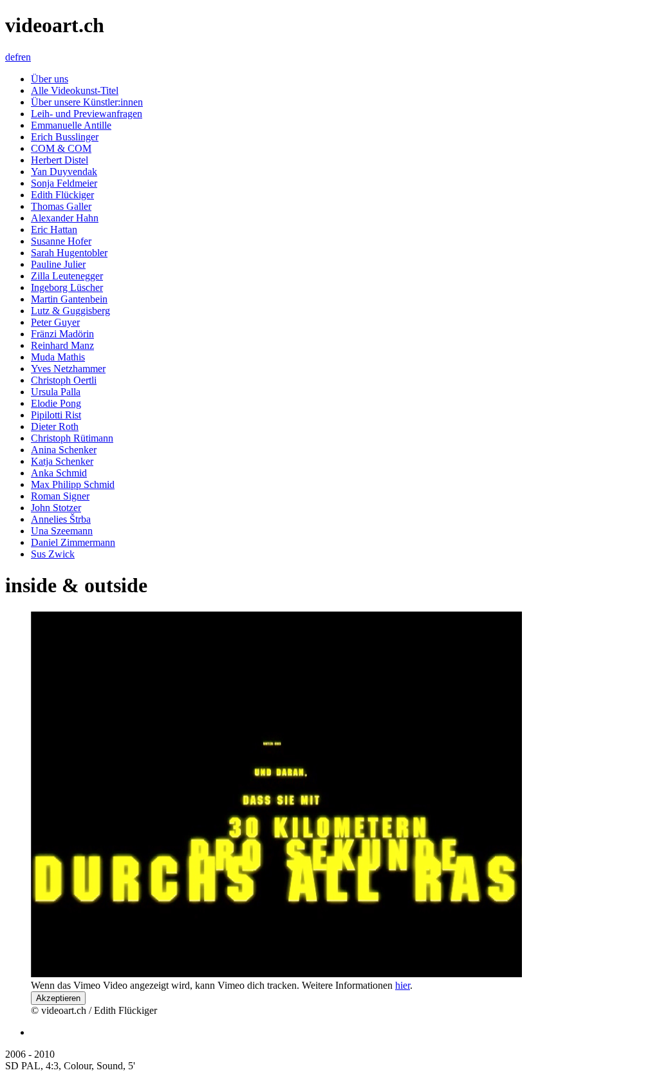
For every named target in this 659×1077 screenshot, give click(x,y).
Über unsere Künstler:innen (87, 102)
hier (402, 985)
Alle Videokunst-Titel (74, 90)
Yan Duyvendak (64, 171)
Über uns (49, 78)
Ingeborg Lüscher (67, 287)
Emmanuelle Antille (71, 125)
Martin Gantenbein (69, 299)
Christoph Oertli (64, 380)
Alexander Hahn (64, 217)
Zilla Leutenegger (67, 275)
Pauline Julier (58, 264)
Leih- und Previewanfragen (86, 113)
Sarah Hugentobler (69, 252)
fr (18, 57)
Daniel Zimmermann (73, 542)
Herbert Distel (59, 160)
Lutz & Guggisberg (70, 310)
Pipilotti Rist (56, 414)
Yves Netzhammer (68, 368)
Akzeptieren (58, 998)
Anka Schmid (59, 472)
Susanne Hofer (61, 241)
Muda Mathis (58, 356)
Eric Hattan (54, 229)
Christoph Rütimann (72, 438)
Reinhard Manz (62, 345)
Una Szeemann (62, 530)
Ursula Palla (55, 391)
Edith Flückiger (62, 194)
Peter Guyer (55, 322)
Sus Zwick (53, 553)
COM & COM (61, 148)
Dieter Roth (55, 426)
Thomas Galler (61, 206)
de (10, 57)
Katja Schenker (62, 461)
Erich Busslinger (64, 136)
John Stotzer (56, 507)
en (26, 57)
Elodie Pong (56, 403)
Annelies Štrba (61, 519)
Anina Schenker (64, 449)
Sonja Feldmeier (64, 183)
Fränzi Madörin (62, 333)
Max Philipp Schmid (73, 484)
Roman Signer (60, 496)
